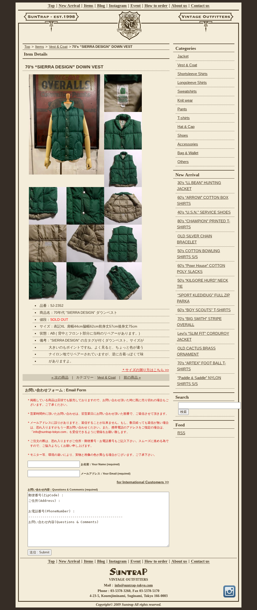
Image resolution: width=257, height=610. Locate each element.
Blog (101, 6)
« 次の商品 (60, 377)
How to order (156, 6)
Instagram (117, 6)
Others (183, 162)
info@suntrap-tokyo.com (134, 585)
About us (179, 6)
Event (136, 6)
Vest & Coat (58, 47)
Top (51, 6)
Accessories (187, 144)
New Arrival (69, 6)
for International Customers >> (143, 482)
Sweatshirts (187, 91)
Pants (182, 109)
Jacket (182, 56)
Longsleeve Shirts (192, 82)
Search (182, 397)
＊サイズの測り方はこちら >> (145, 370)
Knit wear (185, 100)
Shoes (182, 135)
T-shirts (183, 118)
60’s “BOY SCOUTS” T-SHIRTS (204, 310)
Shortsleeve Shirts (192, 74)
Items (88, 6)
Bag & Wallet (187, 153)
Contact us (200, 6)
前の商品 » (132, 377)
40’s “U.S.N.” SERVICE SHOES (204, 212)
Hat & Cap (186, 126)
